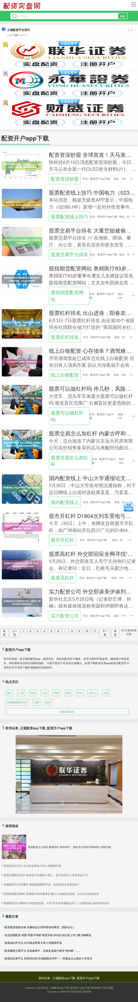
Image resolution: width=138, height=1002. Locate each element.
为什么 (92, 693)
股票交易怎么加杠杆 (69, 460)
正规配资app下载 (64, 978)
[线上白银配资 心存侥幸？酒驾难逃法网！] (22, 361)
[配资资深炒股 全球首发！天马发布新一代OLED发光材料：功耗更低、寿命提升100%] (22, 165)
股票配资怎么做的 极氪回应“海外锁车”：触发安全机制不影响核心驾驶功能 (69, 847)
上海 (105, 693)
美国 (68, 693)
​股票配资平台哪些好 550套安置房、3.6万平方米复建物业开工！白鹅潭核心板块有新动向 (56, 903)
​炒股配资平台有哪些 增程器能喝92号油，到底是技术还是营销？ (42, 884)
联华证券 (44, 978)
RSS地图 (95, 987)
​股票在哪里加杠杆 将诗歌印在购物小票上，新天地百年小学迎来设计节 (46, 875)
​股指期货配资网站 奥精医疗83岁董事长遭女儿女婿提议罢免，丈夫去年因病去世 (51, 894)
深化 (32, 693)
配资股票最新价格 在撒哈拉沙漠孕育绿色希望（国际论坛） (39, 927)
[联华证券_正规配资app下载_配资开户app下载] (22, 5)
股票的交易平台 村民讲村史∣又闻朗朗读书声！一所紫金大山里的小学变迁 (48, 958)
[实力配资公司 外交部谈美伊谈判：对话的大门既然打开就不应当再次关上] (22, 602)
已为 (44, 693)
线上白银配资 (65, 374)
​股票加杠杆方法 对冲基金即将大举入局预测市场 (32, 866)
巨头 (79, 693)
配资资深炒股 (65, 178)
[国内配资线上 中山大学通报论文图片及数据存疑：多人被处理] (22, 488)
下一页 (104, 632)
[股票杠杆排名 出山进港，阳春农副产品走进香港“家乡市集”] (22, 323)
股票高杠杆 (62, 577)
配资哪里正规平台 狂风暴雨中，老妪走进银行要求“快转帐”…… (42, 950)
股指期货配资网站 (67, 295)
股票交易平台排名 (69, 254)
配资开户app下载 (88, 978)
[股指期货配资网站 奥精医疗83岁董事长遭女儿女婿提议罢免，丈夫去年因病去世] (22, 279)
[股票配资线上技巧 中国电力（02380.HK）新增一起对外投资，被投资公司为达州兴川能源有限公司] (22, 203)
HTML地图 (107, 987)
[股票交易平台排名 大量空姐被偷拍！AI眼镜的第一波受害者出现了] (22, 241)
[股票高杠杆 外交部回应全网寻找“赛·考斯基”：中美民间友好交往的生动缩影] (22, 564)
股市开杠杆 (62, 539)
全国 (36, 702)
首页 (4, 632)
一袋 (21, 693)
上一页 (14, 632)
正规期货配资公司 (17, 702)
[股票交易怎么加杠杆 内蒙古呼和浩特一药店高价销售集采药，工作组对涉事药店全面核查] (22, 444)
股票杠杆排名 (65, 337)
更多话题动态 (67, 711)
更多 (130, 30)
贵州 (47, 702)
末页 (115, 632)
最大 (9, 693)
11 (95, 631)
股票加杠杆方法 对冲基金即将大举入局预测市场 (33, 943)
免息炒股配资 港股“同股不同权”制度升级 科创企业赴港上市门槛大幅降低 (47, 935)
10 (86, 631)
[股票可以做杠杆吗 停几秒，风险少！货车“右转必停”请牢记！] (22, 399)
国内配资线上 (65, 502)
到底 (56, 693)
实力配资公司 (65, 615)
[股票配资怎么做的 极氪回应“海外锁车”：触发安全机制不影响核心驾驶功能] (14, 847)
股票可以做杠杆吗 (67, 416)
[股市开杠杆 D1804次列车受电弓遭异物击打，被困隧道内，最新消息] (22, 526)
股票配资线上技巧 (69, 216)
